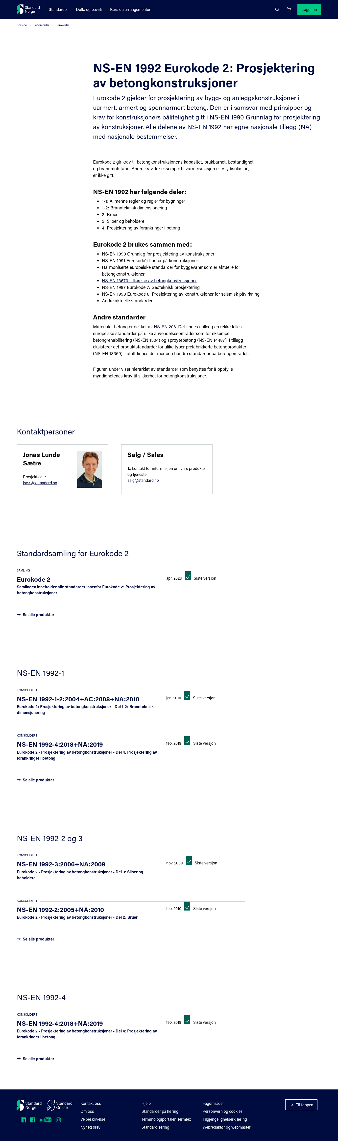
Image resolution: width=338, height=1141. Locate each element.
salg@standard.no (143, 480)
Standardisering (155, 1127)
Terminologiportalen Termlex (166, 1119)
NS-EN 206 (165, 327)
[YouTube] (45, 1120)
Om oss (87, 1111)
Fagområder (41, 25)
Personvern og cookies (222, 1111)
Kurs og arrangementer (130, 9)
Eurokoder (62, 25)
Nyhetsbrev (90, 1127)
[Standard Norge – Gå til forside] (28, 9)
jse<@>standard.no (40, 482)
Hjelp (146, 1103)
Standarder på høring (160, 1111)
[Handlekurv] (289, 9)
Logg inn (309, 9)
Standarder (58, 9)
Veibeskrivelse (92, 1119)
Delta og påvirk (89, 9)
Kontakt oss (90, 1103)
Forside (22, 25)
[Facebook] (32, 1120)
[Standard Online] (60, 1105)
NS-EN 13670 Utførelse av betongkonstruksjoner (149, 281)
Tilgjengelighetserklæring (225, 1119)
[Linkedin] (23, 1120)
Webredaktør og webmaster (227, 1127)
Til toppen (304, 1104)
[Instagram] (58, 1120)
